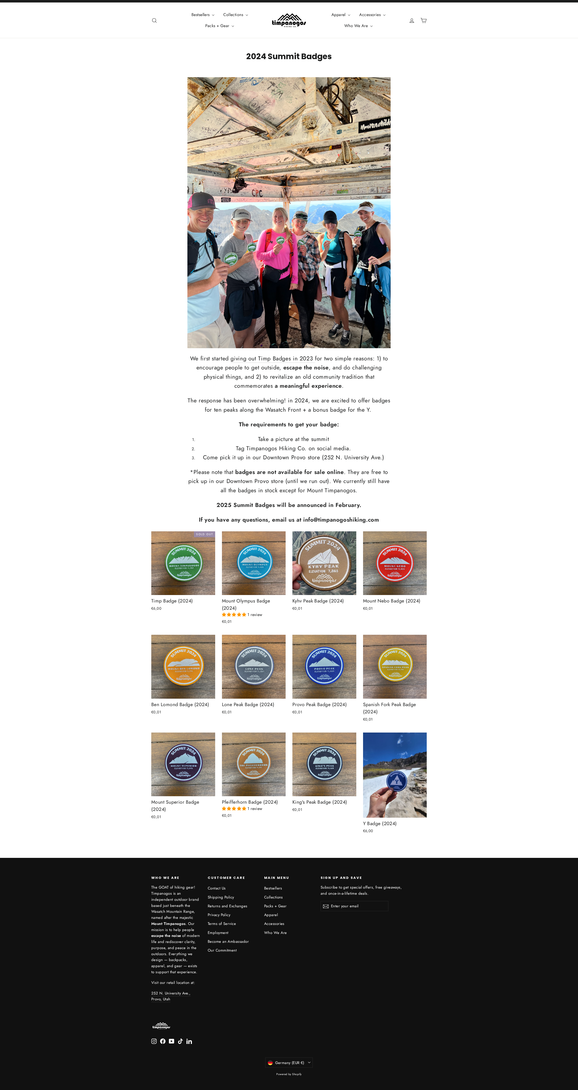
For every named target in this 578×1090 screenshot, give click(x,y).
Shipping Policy (221, 897)
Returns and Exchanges (227, 906)
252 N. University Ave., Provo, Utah (171, 996)
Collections (233, 15)
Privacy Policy (219, 914)
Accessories (370, 15)
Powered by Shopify (288, 1074)
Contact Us (217, 888)
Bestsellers (201, 15)
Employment (218, 932)
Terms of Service (222, 923)
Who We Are (356, 26)
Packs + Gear (218, 26)
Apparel (339, 15)
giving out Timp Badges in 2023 (273, 358)
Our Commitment (222, 950)
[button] (235, 615)
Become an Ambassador (228, 941)
